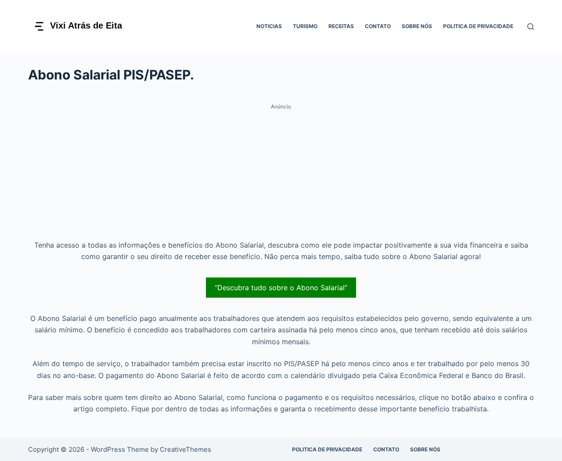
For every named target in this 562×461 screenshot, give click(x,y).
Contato (378, 26)
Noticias (269, 26)
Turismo (305, 26)
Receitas (341, 26)
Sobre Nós (417, 26)
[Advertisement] (281, 174)
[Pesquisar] (530, 26)
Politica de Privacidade (478, 26)
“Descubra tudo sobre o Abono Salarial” (281, 287)
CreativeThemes (185, 449)
